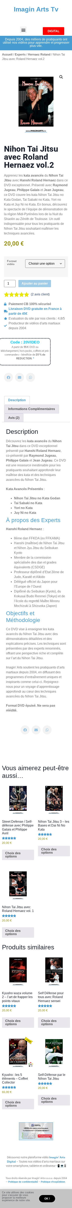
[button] (23, 30)
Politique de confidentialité (23, 1181)
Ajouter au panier (35, 283)
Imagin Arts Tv (36, 9)
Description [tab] (17, 400)
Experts (20, 54)
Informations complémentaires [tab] (31, 409)
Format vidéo (12, 262)
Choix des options (13, 854)
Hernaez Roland (39, 54)
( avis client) (40, 294)
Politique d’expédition (53, 1181)
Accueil (7, 54)
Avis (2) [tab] (13, 417)
